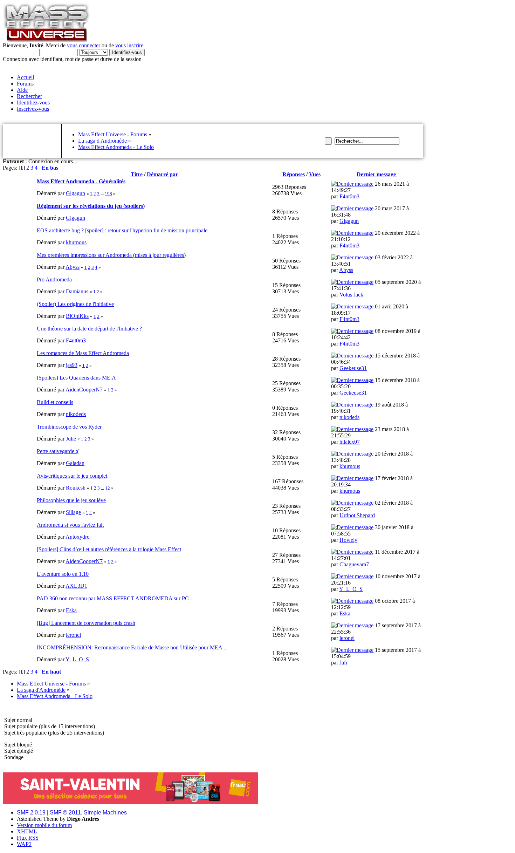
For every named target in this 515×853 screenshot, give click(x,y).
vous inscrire (129, 45)
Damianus (77, 291)
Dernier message (377, 174)
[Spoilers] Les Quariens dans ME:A (76, 378)
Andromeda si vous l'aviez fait (70, 525)
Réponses (293, 174)
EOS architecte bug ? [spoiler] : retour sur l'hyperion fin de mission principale (122, 230)
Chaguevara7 (354, 564)
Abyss (73, 267)
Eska (71, 610)
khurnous (76, 242)
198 (108, 193)
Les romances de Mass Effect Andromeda (83, 353)
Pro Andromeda (54, 279)
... (103, 193)
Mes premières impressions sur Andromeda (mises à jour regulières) (111, 255)
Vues (315, 174)
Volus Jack (351, 295)
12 (107, 488)
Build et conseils (55, 402)
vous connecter (83, 45)
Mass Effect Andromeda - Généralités (81, 181)
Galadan (75, 463)
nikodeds (76, 414)
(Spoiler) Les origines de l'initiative (75, 304)
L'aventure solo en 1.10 (63, 574)
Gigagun (75, 193)
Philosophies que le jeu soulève (71, 500)
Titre (137, 174)
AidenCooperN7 (84, 390)
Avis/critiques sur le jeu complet (72, 476)
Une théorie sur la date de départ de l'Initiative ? (89, 329)
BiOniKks (77, 316)
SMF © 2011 (65, 813)
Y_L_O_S (351, 589)
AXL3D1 (76, 586)
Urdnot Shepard (357, 515)
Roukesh (75, 488)
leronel (73, 635)
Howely (348, 540)
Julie (71, 439)
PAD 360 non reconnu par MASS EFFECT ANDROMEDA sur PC (113, 598)
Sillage (73, 512)
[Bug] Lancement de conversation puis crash (86, 623)
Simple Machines (105, 813)
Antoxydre (77, 537)
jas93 (71, 365)
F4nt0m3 (349, 196)
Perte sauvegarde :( (58, 451)
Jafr (343, 663)
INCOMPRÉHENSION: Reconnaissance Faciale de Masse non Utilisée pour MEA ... (132, 647)
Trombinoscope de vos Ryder (69, 427)
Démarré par (162, 174)
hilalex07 (349, 442)
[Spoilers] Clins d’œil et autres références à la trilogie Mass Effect (109, 549)
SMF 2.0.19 (31, 813)
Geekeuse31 (353, 368)
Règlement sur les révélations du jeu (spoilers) (91, 206)
